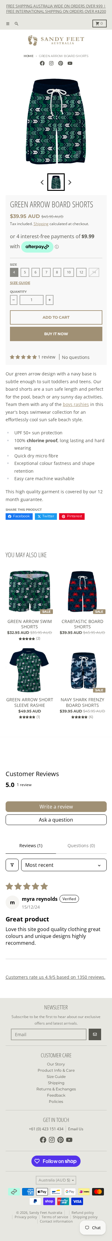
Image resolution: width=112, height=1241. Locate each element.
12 (81, 272)
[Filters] (12, 865)
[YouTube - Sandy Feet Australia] (69, 63)
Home (29, 56)
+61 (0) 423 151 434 (46, 1129)
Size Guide (20, 283)
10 (69, 272)
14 (94, 272)
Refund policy (83, 1212)
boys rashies (76, 404)
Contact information (56, 1221)
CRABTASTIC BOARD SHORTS (82, 624)
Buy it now (56, 333)
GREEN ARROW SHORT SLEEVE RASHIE (29, 702)
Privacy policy (26, 1217)
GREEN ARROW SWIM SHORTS (29, 624)
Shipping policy (85, 1217)
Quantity (18, 291)
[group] (56, 182)
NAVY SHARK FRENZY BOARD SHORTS (82, 702)
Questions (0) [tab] (81, 845)
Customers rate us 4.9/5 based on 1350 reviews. (55, 977)
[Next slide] (70, 182)
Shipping (41, 223)
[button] (24, 357)
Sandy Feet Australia (45, 1212)
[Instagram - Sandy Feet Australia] (51, 63)
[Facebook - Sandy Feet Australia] (42, 63)
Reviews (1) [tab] (30, 845)
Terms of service (55, 1217)
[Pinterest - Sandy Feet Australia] (60, 63)
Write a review (56, 806)
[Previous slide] (42, 182)
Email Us (75, 1129)
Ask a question (56, 819)
